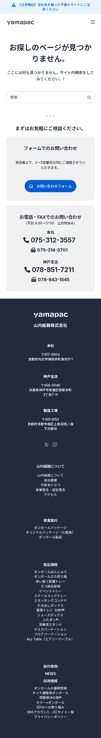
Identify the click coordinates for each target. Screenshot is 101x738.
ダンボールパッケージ (50, 528)
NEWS (50, 674)
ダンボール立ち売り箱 (50, 576)
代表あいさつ (50, 485)
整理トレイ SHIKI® (50, 610)
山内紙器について (50, 466)
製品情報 (50, 564)
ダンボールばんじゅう (50, 572)
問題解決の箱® (50, 697)
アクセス (50, 494)
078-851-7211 (53, 270)
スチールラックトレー (50, 596)
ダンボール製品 (50, 537)
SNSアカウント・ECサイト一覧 (50, 712)
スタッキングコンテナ (50, 600)
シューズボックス (50, 615)
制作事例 (50, 666)
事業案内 (50, 520)
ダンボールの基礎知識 (50, 688)
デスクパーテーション (50, 629)
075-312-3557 (53, 240)
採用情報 (50, 681)
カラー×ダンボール (50, 702)
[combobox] (45, 97)
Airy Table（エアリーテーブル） (50, 639)
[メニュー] (93, 22)
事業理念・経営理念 (50, 490)
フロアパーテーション (50, 634)
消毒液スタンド (50, 624)
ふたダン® (50, 620)
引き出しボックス (50, 605)
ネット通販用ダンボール (50, 693)
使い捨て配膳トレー (50, 581)
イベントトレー (50, 591)
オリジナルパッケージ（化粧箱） (50, 532)
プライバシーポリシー (50, 717)
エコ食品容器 (50, 586)
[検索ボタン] (89, 97)
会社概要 (50, 480)
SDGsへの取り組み (50, 707)
